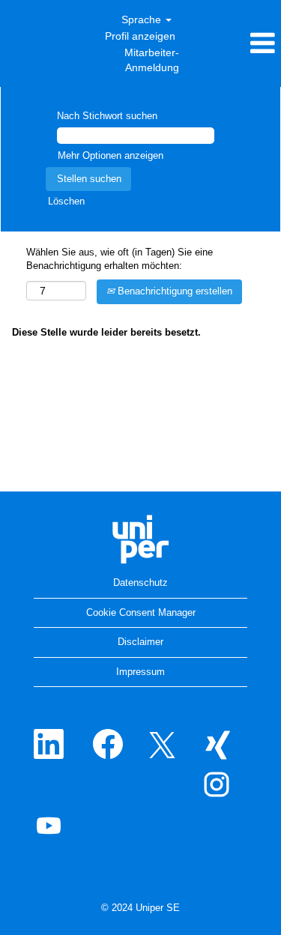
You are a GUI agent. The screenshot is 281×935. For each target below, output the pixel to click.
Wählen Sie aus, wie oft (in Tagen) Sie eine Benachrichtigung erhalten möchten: (119, 259)
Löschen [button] (66, 201)
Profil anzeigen (140, 36)
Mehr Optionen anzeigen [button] (110, 155)
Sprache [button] (142, 19)
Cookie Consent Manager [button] (141, 612)
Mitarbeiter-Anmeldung (151, 59)
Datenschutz (140, 582)
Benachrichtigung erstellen (173, 291)
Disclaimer (140, 641)
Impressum (140, 671)
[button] (234, 43)
